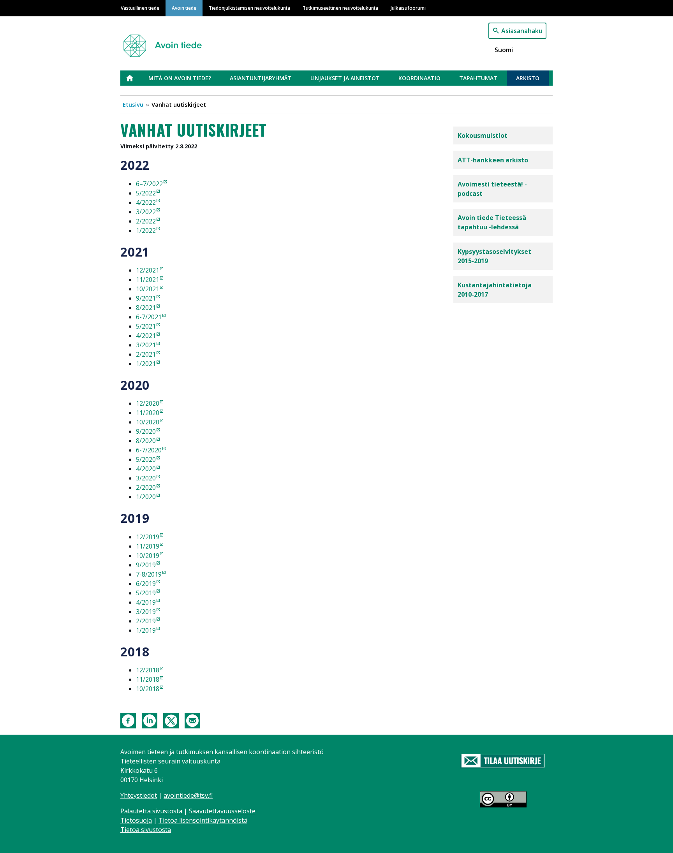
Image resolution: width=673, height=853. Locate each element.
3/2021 (146, 345)
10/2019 (147, 555)
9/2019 (146, 565)
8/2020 (146, 440)
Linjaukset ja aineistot (345, 78)
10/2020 (147, 422)
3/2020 (146, 478)
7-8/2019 (149, 574)
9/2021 (146, 298)
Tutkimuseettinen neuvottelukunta (340, 8)
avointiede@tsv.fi (188, 795)
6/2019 (146, 583)
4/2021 (146, 335)
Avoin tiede (184, 8)
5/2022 (146, 193)
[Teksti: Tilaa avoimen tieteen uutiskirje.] (503, 761)
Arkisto (527, 78)
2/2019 (146, 621)
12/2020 (147, 403)
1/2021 (146, 363)
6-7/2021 (149, 317)
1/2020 (146, 496)
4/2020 (146, 468)
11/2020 (147, 412)
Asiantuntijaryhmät (261, 78)
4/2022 (146, 202)
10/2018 (147, 688)
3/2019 (146, 611)
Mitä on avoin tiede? (179, 78)
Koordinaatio (419, 78)
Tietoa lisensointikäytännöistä (203, 820)
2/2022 (146, 221)
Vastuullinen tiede (140, 8)
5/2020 (146, 459)
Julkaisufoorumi (408, 8)
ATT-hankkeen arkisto (493, 160)
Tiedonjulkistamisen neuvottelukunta (249, 8)
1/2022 (146, 230)
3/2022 (146, 212)
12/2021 (147, 270)
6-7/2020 (149, 450)
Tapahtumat (478, 78)
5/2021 (146, 326)
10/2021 (147, 289)
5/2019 (146, 593)
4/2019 (146, 602)
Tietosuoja (136, 820)
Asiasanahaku (522, 30)
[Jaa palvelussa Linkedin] (149, 720)
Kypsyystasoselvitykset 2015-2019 (494, 256)
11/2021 (147, 279)
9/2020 (146, 431)
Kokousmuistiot (482, 135)
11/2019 (147, 546)
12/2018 (147, 670)
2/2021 (146, 354)
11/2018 (147, 679)
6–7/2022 (149, 183)
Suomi (504, 50)
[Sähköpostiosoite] (192, 720)
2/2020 (146, 487)
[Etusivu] (165, 42)
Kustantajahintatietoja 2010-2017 (495, 290)
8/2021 (146, 307)
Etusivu (134, 78)
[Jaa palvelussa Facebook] (128, 720)
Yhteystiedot (138, 795)
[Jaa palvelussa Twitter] (171, 720)
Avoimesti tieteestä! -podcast (492, 189)
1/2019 (146, 630)
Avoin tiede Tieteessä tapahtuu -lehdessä (492, 222)
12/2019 (147, 537)
